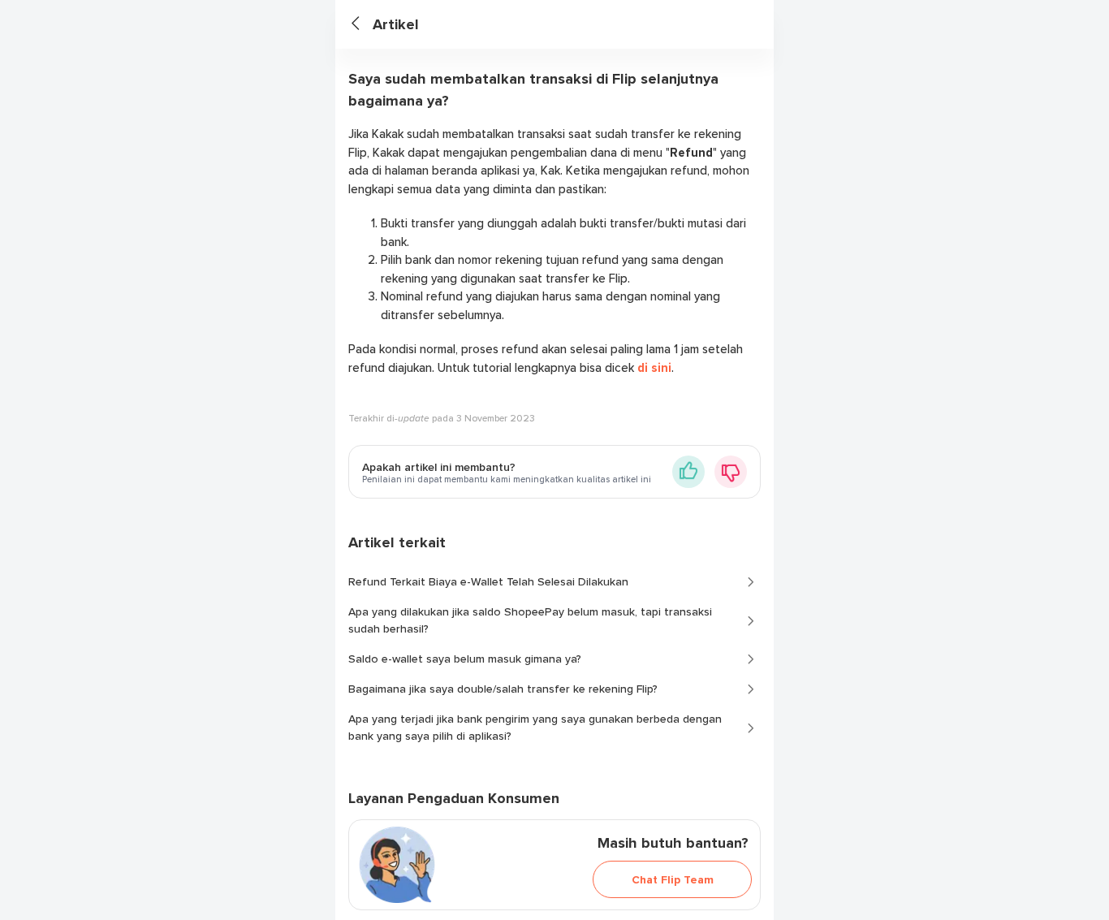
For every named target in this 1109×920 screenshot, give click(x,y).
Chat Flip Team (673, 880)
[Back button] (362, 24)
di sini (654, 368)
